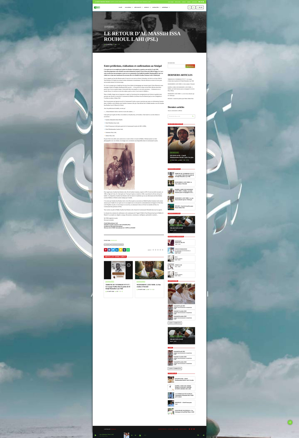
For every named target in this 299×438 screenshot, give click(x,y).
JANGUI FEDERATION (181, 249)
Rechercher (171, 62)
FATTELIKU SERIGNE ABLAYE (180, 242)
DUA (176, 257)
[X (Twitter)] (201, 2)
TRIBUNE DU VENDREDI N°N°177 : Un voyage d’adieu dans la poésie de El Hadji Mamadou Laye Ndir (118, 286)
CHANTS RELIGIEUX (176, 225)
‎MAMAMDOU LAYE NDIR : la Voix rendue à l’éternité (181, 84)
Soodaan (113, 429)
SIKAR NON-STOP (176, 228)
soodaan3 (114, 240)
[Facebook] (203, 2)
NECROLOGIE (174, 152)
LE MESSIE (107, 244)
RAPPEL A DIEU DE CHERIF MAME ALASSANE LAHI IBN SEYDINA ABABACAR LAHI (183, 387)
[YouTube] (199, 2)
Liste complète (175, 323)
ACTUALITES (109, 27)
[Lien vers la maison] (97, 7)
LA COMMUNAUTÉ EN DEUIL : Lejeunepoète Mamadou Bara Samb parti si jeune (184, 395)
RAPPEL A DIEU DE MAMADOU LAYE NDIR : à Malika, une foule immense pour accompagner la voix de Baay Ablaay (181, 89)
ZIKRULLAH (178, 265)
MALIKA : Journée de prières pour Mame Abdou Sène (180, 98)
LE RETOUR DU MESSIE (117, 244)
